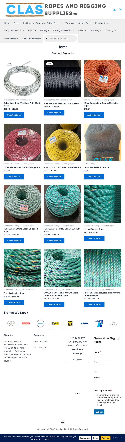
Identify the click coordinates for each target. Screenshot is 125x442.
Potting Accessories (62, 30)
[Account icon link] (114, 10)
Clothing (109, 30)
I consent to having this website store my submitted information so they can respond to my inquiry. (109, 400)
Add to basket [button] (93, 115)
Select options (14, 115)
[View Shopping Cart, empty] (120, 10)
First (95, 362)
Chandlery (94, 30)
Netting (43, 30)
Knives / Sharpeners (31, 38)
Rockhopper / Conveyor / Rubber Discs (41, 23)
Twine (80, 30)
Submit (99, 412)
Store (16, 23)
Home (7, 23)
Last (95, 372)
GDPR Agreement (103, 391)
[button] (60, 23)
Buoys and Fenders (13, 30)
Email (97, 377)
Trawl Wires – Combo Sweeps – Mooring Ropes (87, 23)
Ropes (31, 30)
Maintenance (10, 38)
